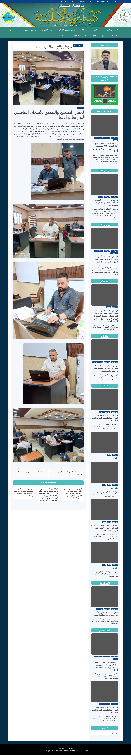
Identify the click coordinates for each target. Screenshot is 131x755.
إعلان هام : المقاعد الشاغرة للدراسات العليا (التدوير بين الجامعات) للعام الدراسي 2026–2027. (104, 528)
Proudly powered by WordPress (53, 751)
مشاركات (105, 336)
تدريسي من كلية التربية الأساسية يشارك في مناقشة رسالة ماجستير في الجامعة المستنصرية (106, 368)
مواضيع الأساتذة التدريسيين (72, 35)
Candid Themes (83, 751)
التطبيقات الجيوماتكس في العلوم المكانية (29, 472)
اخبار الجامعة (114, 137)
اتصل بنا (89, 1)
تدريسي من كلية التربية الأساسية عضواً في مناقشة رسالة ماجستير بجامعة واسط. (106, 202)
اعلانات (101, 412)
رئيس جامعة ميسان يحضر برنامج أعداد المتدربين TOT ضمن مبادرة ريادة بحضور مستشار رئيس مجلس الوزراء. (73, 493)
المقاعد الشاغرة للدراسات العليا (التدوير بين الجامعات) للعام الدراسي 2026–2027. (105, 418)
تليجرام (71, 1)
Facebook (102, 1)
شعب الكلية (97, 30)
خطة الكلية (84, 30)
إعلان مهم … (113, 488)
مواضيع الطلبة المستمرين (110, 35)
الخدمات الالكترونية (48, 30)
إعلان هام (114, 568)
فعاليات (116, 140)
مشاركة (101, 362)
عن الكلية (110, 30)
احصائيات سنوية (91, 35)
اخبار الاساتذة (114, 197)
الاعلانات (104, 386)
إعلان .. (115, 458)
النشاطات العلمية (98, 137)
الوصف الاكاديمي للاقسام (67, 30)
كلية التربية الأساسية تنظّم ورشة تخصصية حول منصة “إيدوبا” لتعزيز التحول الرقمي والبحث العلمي (106, 259)
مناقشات (108, 307)
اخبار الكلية (80, 108)
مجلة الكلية (82, 1)
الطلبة (104, 484)
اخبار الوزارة (105, 583)
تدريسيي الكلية (105, 170)
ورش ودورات (104, 224)
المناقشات (105, 281)
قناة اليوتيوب (96, 1)
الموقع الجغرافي (64, 1)
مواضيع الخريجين (30, 30)
